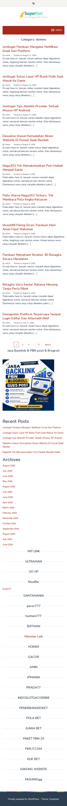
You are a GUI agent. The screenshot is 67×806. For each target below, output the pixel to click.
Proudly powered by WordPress (23, 799)
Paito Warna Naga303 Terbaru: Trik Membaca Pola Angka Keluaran (28, 197)
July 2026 (7, 470)
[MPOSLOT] (33, 14)
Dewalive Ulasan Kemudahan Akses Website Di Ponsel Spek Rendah (28, 138)
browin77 (7, 588)
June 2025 (8, 497)
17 (39, 344)
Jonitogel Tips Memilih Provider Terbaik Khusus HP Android (32, 437)
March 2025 (8, 507)
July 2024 (7, 539)
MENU (59, 30)
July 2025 (7, 491)
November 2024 (10, 518)
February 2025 (10, 512)
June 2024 (8, 544)
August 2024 (9, 533)
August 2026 (9, 465)
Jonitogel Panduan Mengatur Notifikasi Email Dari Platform (32, 427)
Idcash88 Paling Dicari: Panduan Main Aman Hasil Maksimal (29, 227)
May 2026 (7, 481)
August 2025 (9, 486)
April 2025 (8, 502)
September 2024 (11, 528)
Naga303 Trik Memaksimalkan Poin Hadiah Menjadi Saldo (31, 452)
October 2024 (9, 523)
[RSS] (33, 3)
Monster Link (33, 636)
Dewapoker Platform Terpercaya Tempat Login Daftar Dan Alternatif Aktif (32, 316)
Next (47, 344)
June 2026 (8, 476)
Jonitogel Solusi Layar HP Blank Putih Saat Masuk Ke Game (33, 432)
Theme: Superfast (50, 799)
